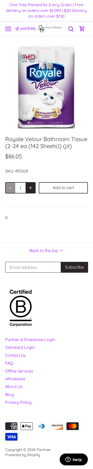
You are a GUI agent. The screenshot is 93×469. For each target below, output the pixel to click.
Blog (9, 394)
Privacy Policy (18, 402)
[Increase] (30, 187)
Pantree (43, 449)
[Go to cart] (82, 28)
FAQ (9, 363)
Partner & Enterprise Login (30, 339)
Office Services (19, 371)
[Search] (70, 28)
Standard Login (20, 347)
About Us (13, 386)
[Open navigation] (8, 29)
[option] (46, 87)
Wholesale (15, 378)
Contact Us (15, 355)
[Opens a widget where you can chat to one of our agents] (73, 460)
